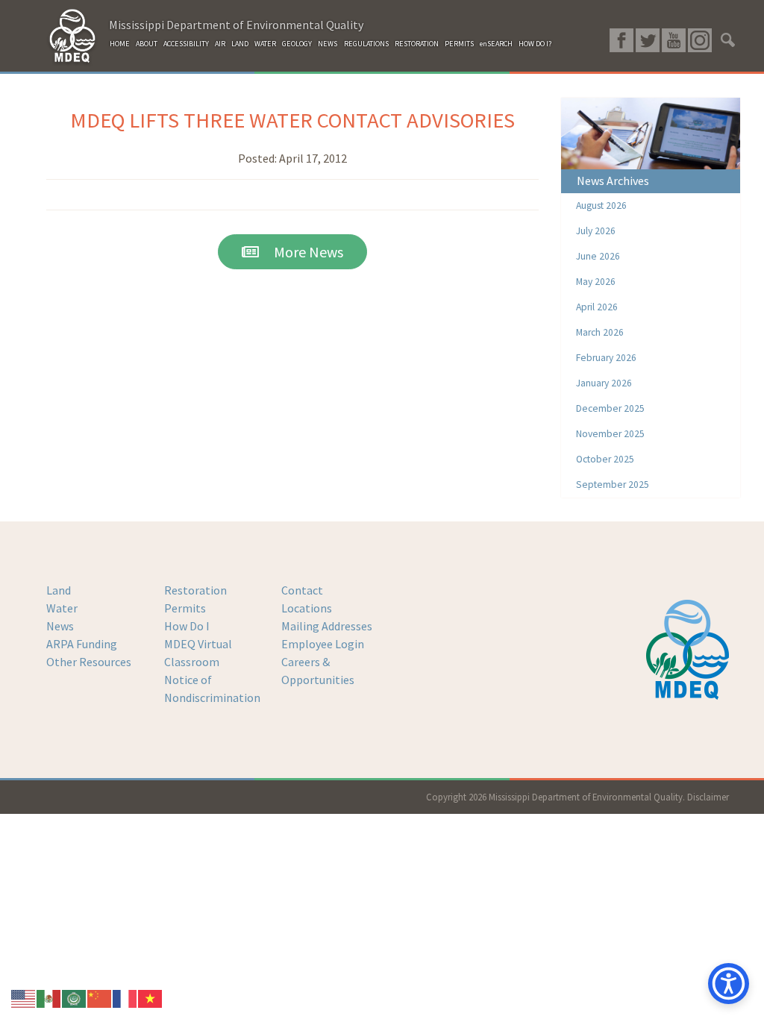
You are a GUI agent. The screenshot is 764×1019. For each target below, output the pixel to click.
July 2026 (596, 231)
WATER (265, 43)
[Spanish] (49, 997)
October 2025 (605, 459)
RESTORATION (417, 43)
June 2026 (598, 256)
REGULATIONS (366, 43)
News (60, 625)
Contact (302, 590)
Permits (185, 608)
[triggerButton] (728, 983)
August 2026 (601, 205)
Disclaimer (708, 797)
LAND (239, 43)
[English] (24, 997)
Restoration (195, 590)
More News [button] (301, 251)
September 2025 (612, 484)
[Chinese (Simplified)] (100, 997)
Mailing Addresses (326, 625)
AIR (220, 43)
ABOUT (146, 43)
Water (62, 608)
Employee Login (322, 643)
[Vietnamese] (150, 997)
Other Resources (88, 661)
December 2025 (610, 408)
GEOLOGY (297, 43)
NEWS (327, 43)
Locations (306, 608)
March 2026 (600, 332)
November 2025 (610, 433)
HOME (120, 43)
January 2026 (604, 383)
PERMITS (459, 43)
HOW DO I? (535, 43)
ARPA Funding (81, 643)
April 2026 (597, 307)
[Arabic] (74, 997)
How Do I (187, 625)
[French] (125, 997)
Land (58, 590)
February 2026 (606, 357)
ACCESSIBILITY (186, 43)
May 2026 (596, 281)
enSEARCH (496, 43)
